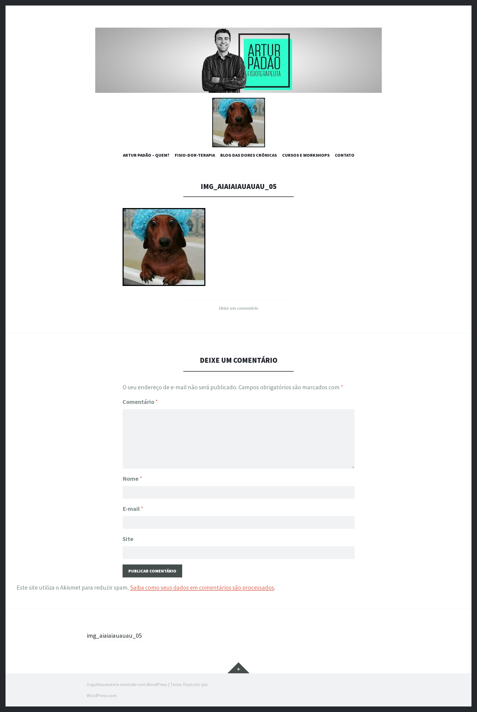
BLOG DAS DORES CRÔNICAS (248, 155)
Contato (344, 155)
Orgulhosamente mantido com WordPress (127, 684)
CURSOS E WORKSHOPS (306, 155)
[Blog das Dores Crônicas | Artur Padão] (238, 60)
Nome (132, 478)
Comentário (140, 402)
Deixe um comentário (238, 308)
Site (128, 539)
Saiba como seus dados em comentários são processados (202, 587)
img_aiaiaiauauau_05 (114, 635)
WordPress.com (101, 695)
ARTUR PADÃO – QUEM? (146, 155)
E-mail (133, 509)
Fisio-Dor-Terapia (195, 155)
